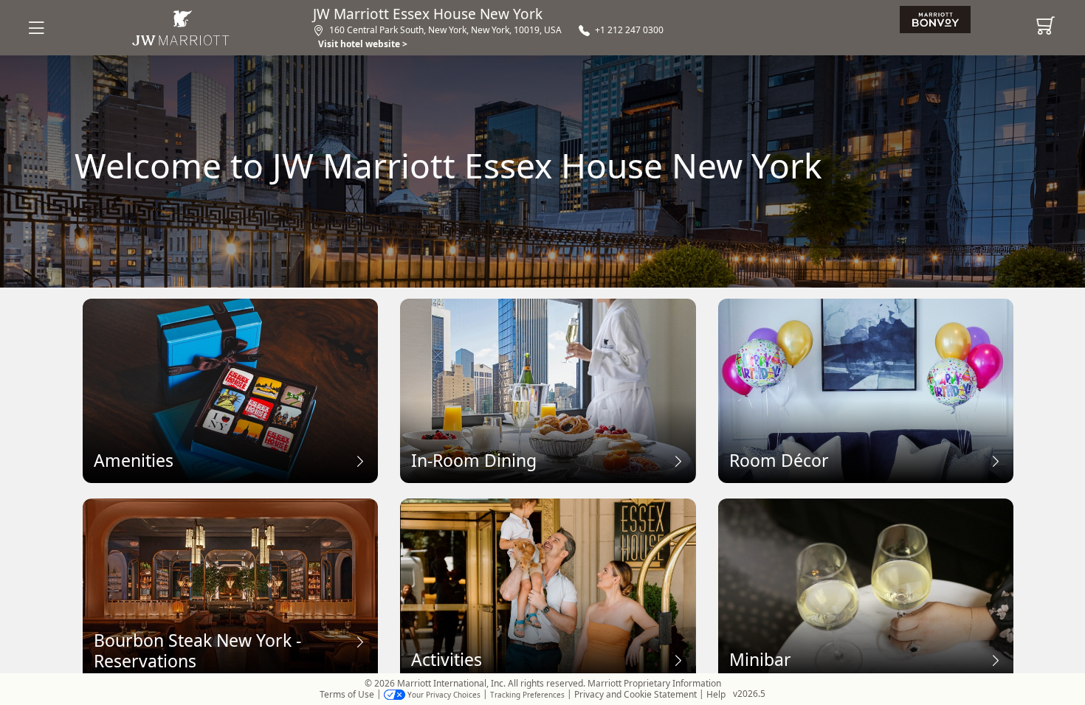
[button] (45, 27)
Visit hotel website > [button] (362, 44)
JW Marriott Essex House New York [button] (427, 14)
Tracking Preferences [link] (527, 694)
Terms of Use (347, 695)
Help (716, 695)
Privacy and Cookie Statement (635, 695)
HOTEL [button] (181, 28)
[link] (938, 20)
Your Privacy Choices (442, 695)
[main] (542, 364)
